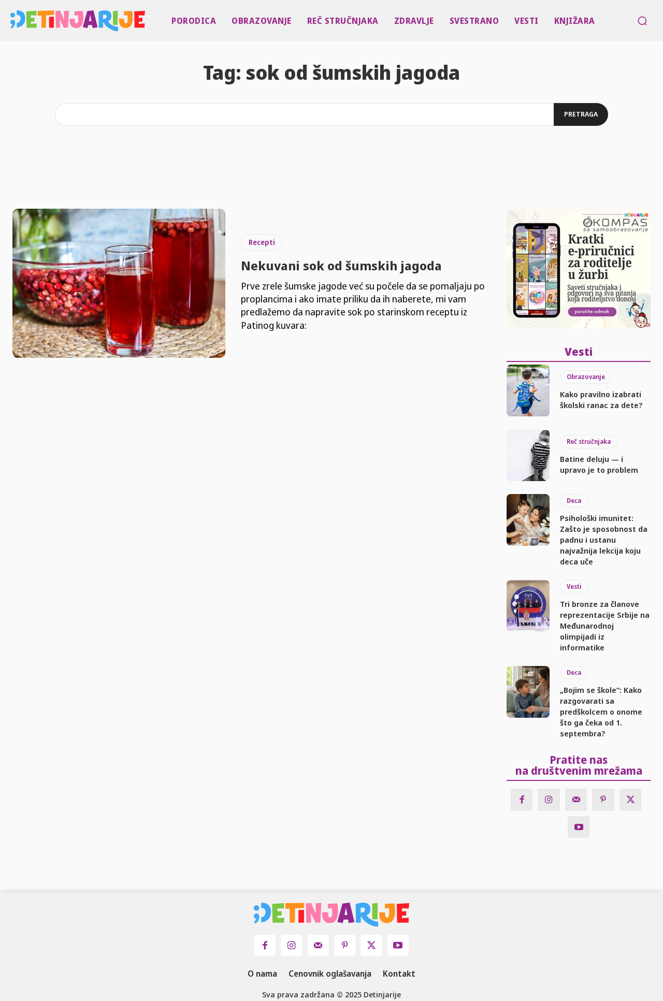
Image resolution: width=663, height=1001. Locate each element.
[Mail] (576, 800)
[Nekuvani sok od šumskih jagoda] (118, 283)
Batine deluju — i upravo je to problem (599, 464)
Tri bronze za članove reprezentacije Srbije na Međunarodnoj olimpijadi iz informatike (605, 625)
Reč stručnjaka (589, 441)
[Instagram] (549, 800)
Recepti (262, 242)
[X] (630, 800)
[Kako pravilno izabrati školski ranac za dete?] (528, 390)
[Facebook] (522, 800)
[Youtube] (579, 827)
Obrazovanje (586, 376)
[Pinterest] (603, 800)
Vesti (574, 586)
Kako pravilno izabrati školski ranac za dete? (601, 399)
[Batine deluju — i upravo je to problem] (528, 455)
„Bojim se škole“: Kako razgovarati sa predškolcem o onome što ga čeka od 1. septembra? (601, 711)
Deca (574, 500)
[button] (642, 20)
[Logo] (12, 20)
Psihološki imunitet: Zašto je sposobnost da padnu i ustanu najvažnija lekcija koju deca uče (603, 540)
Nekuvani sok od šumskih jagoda (341, 265)
